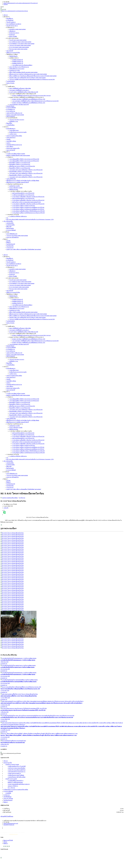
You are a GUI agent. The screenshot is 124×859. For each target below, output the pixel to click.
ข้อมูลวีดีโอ (9, 123)
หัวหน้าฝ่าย (12, 34)
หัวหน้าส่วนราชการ (14, 32)
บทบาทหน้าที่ (9, 50)
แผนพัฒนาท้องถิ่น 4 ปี (17, 61)
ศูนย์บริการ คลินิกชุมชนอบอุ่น (15, 782)
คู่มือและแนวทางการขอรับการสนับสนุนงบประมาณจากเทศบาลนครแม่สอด (28, 74)
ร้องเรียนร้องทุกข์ (10, 244)
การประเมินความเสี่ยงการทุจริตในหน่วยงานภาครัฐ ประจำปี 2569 (28, 212)
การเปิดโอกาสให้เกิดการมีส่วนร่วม (18, 216)
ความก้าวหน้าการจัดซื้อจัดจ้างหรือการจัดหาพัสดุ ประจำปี (23, 92)
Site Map (8, 240)
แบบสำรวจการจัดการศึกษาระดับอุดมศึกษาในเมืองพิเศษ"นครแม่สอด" (23, 249)
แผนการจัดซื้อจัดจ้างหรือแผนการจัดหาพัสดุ (20, 88)
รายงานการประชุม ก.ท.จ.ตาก (16, 119)
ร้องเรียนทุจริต (9, 245)
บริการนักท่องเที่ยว (8, 221)
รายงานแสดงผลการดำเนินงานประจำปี (19, 104)
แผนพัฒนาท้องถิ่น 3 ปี (17, 63)
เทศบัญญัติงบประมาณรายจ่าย (16, 68)
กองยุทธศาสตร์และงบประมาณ (14, 144)
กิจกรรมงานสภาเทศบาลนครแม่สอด (18, 49)
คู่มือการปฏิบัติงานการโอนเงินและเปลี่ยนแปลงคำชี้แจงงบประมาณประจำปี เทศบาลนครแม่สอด (32, 75)
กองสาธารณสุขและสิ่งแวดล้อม (14, 135)
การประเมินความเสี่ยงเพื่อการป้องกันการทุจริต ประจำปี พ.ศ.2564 (28, 203)
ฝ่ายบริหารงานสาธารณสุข (12, 764)
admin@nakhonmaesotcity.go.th (10, 823)
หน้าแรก (5, 15)
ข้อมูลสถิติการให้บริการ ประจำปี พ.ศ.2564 (19, 168)
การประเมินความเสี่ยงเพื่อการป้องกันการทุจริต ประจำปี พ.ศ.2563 (28, 200)
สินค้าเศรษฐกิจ (10, 228)
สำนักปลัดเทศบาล (10, 128)
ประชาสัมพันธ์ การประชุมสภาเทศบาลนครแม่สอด (21, 43)
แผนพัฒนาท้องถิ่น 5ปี (17, 59)
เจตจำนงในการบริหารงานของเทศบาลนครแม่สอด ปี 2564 (26, 202)
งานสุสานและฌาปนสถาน (14, 773)
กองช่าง (8, 143)
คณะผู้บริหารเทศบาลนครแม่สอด (17, 29)
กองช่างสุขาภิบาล (10, 137)
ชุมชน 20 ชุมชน (10, 83)
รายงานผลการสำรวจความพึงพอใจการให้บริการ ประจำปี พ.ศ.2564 (25, 169)
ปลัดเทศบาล (12, 31)
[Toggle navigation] (1, 12)
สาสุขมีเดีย (8, 793)
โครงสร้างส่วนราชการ (12, 25)
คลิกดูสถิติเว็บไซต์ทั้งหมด (7, 816)
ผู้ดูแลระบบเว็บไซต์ (8, 840)
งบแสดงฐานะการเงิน (14, 70)
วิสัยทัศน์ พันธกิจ (13, 56)
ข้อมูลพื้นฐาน (9, 18)
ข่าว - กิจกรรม (11, 787)
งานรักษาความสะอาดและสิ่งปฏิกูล (16, 768)
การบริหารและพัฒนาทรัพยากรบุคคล (15, 153)
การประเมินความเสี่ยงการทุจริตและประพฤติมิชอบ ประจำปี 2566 (28, 207)
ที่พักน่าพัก (9, 226)
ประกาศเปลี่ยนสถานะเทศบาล (13, 24)
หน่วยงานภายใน (7, 762)
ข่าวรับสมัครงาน (10, 109)
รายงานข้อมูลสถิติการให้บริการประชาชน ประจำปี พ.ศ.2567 (24, 160)
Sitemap (5, 841)
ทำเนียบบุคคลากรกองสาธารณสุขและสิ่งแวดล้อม (15, 789)
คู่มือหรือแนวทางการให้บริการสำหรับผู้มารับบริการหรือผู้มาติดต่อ (22, 180)
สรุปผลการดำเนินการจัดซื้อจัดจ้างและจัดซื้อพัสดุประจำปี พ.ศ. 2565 (28, 102)
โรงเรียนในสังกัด (10, 81)
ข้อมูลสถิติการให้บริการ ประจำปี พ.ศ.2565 (19, 164)
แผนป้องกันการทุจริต (14, 186)
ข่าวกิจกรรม (22, 497)
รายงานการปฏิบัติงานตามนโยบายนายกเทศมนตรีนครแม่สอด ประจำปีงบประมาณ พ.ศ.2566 (32, 79)
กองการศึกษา (9, 146)
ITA (7, 217)
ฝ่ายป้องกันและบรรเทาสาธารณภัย (17, 132)
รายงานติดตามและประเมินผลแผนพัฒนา (22, 65)
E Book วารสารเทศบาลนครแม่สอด (15, 114)
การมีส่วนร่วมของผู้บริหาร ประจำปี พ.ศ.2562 (23, 194)
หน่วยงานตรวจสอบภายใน (12, 148)
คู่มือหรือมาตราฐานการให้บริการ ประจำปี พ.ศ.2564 (22, 166)
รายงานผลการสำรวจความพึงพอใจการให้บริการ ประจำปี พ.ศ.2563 (25, 173)
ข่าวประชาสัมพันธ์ (11, 107)
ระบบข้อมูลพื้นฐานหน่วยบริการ (15, 780)
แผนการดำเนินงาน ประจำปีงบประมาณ (19, 66)
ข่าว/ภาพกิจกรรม (10, 111)
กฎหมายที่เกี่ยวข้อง (11, 178)
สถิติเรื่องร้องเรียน (13, 189)
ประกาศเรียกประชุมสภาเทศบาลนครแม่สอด (20, 41)
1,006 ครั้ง (5, 507)
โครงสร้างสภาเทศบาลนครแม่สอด (17, 40)
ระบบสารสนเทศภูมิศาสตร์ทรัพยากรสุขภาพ (18, 784)
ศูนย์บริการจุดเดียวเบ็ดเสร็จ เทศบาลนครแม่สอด (18, 155)
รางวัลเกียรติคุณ (10, 125)
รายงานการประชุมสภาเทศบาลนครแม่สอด (20, 45)
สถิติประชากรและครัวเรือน (13, 52)
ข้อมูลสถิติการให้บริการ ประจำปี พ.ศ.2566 (19, 162)
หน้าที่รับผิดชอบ (7, 796)
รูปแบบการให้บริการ (13, 786)
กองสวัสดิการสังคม (11, 141)
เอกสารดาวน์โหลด (8, 798)
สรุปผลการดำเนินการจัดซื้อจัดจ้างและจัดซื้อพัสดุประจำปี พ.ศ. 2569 (28, 99)
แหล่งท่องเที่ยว (10, 223)
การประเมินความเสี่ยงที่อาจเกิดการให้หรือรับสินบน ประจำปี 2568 (28, 211)
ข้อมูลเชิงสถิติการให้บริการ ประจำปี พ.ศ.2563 (20, 171)
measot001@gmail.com (8, 824)
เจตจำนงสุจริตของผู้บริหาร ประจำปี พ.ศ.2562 (23, 193)
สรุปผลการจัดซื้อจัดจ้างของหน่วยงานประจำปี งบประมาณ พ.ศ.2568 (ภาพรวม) (31, 95)
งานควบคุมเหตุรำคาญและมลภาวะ (16, 771)
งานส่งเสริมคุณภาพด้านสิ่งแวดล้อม (16, 777)
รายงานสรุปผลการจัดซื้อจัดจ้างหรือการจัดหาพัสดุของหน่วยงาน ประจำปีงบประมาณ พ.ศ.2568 (35, 101)
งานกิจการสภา (13, 134)
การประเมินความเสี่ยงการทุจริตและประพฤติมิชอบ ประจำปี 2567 (28, 209)
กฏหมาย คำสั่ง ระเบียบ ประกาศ (14, 113)
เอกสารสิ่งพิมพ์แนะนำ (11, 233)
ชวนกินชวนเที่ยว (10, 224)
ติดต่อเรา (8, 242)
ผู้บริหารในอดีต (13, 36)
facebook (5, 4)
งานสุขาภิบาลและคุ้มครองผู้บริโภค (16, 769)
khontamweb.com (13, 834)
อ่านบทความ (4, 663)
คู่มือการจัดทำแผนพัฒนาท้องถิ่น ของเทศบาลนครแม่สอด (23, 72)
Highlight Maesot (10, 106)
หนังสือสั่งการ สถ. (13, 121)
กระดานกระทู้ (9, 247)
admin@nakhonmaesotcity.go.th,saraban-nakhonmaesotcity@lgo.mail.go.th (20, 3)
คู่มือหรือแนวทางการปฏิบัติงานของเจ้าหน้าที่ (17, 182)
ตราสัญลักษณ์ (9, 20)
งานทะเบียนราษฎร (14, 130)
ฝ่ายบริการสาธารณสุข (11, 778)
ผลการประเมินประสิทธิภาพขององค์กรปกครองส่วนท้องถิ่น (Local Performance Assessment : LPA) (30, 219)
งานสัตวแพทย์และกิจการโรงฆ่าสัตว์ (17, 766)
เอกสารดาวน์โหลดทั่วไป (12, 237)
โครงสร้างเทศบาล (11, 22)
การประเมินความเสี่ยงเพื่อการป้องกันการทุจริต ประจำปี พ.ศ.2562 (28, 196)
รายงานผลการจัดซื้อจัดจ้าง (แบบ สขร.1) (19, 90)
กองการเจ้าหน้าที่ (10, 150)
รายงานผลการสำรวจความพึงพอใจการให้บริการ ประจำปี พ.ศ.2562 (25, 177)
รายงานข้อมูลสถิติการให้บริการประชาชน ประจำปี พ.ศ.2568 (24, 159)
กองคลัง (8, 139)
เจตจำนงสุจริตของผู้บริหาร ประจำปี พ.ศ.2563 (23, 198)
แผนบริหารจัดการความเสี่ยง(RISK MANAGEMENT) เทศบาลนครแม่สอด (27, 77)
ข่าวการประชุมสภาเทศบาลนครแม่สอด (19, 47)
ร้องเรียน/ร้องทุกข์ (7, 800)
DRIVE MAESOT (10, 116)
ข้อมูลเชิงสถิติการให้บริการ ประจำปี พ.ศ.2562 (20, 175)
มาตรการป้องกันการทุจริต (15, 187)
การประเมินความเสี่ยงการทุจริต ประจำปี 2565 (23, 205)
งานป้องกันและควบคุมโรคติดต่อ (16, 775)
